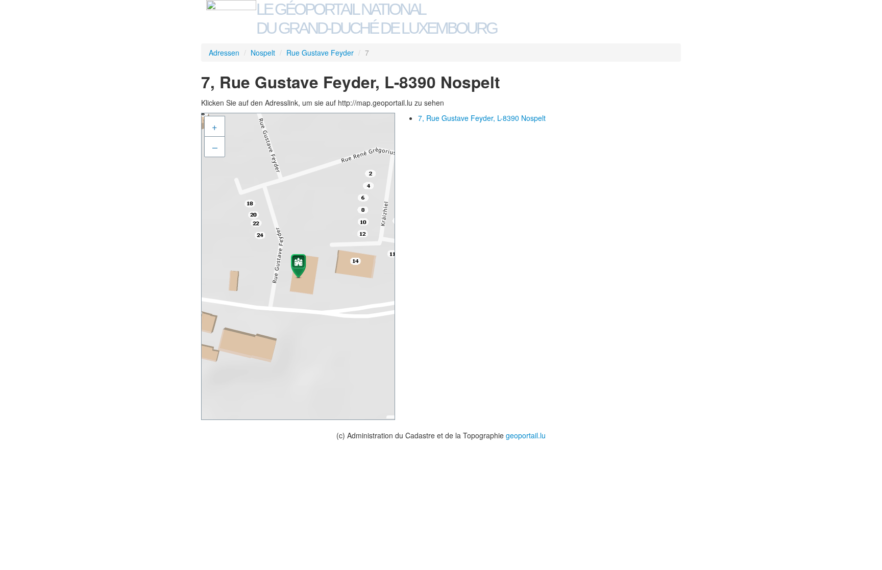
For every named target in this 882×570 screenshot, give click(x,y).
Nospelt (263, 52)
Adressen (224, 52)
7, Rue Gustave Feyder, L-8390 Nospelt (482, 118)
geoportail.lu (526, 435)
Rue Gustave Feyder (320, 52)
